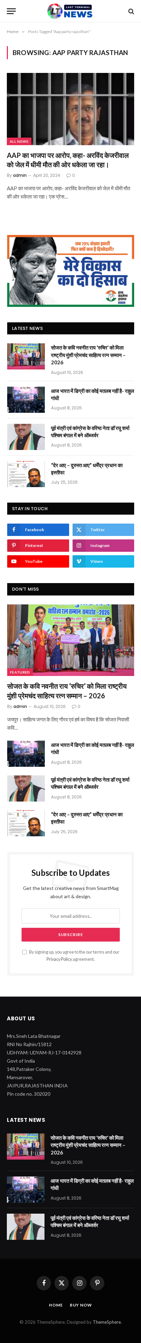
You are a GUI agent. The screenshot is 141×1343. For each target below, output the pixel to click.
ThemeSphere (107, 1322)
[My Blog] (70, 11)
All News (19, 141)
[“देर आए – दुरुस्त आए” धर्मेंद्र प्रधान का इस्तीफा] (26, 474)
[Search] (130, 11)
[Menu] (11, 11)
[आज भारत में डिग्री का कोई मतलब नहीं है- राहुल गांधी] (26, 400)
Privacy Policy (59, 959)
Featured (20, 672)
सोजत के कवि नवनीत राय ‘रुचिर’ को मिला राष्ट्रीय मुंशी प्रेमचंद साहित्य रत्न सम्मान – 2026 (88, 354)
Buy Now (81, 1305)
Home (56, 1305)
